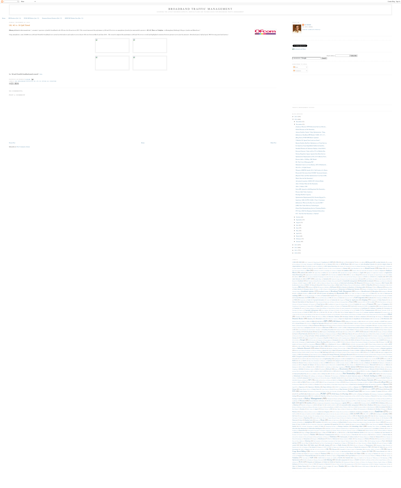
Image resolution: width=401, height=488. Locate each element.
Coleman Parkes (344, 304)
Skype (322, 420)
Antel (329, 272)
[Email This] (10, 83)
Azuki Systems (382, 279)
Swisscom (302, 430)
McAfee (333, 363)
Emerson (340, 325)
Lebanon (377, 356)
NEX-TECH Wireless (297, 380)
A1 (359, 262)
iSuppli (333, 352)
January (298, 241)
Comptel (317, 306)
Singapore (355, 418)
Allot (308, 270)
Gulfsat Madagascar (366, 340)
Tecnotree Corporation (303, 434)
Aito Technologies (337, 268)
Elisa (311, 325)
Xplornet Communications (380, 464)
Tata (324, 432)
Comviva (352, 306)
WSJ (315, 464)
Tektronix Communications (327, 434)
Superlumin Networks (355, 428)
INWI (330, 350)
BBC (310, 283)
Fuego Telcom (344, 336)
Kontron (329, 356)
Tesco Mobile (300, 441)
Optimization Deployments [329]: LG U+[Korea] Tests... (311, 156)
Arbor (344, 275)
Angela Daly (317, 272)
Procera (302, 401)
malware (329, 361)
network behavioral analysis (354, 376)
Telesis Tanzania (386, 437)
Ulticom (334, 449)
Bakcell (325, 281)
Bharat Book (327, 285)
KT (344, 356)
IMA (322, 346)
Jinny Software (314, 354)
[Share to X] (14, 83)
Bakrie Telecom (332, 281)
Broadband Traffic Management (200, 9)
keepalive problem (302, 356)
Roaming (302, 409)
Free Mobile (376, 334)
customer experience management (372, 312)
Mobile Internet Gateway (367, 367)
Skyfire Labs (308, 420)
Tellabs (350, 439)
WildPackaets (317, 462)
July (297, 225)
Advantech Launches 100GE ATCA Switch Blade (310, 181)
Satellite (319, 414)
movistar (389, 369)
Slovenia (352, 420)
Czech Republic (336, 314)
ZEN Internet (366, 466)
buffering (331, 293)
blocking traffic (361, 287)
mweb (353, 371)
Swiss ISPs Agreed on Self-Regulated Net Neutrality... (311, 189)
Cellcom (370, 298)
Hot (377, 342)
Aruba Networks (329, 276)
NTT (317, 382)
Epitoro (319, 327)
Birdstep (310, 287)
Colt (351, 304)
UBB (302, 449)
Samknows (352, 411)
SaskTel (308, 414)
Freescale (296, 336)
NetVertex (342, 376)
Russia (306, 411)
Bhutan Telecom (348, 285)
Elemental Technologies (302, 325)
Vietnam (388, 453)
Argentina (371, 274)
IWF (373, 352)
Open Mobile (327, 384)
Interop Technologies (306, 350)
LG (300, 358)
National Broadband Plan (300, 373)
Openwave (302, 387)
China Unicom (319, 302)
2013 (296, 245)
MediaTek (388, 363)
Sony (299, 424)
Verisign (311, 453)
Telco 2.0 (340, 434)
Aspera (359, 276)
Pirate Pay (330, 396)
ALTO (321, 270)
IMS (326, 346)
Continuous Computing (375, 308)
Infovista (324, 348)
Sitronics (378, 418)
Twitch (375, 447)
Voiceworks (305, 458)
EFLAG (356, 323)
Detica (324, 316)
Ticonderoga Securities (375, 441)
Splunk (353, 424)
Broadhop (375, 291)
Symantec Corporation (326, 430)
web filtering (328, 460)
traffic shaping (325, 445)
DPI (325, 321)
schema (346, 414)
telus (373, 439)
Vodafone (53, 81)
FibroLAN (372, 332)
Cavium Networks (299, 298)
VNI (383, 455)
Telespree (314, 439)
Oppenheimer (344, 387)
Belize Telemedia (376, 283)
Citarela (359, 302)
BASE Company (303, 283)
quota (344, 403)
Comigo (378, 304)
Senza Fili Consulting (314, 416)
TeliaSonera (321, 439)
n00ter (368, 371)
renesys (321, 407)
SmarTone (300, 422)
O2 (40, 81)
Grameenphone (327, 340)
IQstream (294, 352)
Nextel (304, 380)
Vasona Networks (380, 451)
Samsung (359, 411)
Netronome (327, 376)
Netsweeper (335, 376)
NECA (333, 373)
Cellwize (385, 297)
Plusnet (373, 396)
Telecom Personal (308, 437)
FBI (350, 332)
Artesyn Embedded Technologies (316, 276)
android (303, 273)
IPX (389, 350)
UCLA (322, 449)
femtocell (366, 332)
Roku (343, 409)
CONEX (366, 306)
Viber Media (349, 453)
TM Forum (350, 443)
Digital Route (348, 318)
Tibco (366, 441)
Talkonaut (390, 430)
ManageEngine (349, 360)
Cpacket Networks (382, 310)
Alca (362, 268)
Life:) (321, 358)
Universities (359, 449)
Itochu (353, 352)
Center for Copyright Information (315, 300)
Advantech (347, 266)
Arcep (357, 275)
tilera (311, 443)
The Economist (316, 441)
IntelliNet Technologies (359, 348)
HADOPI (381, 340)
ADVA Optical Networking (330, 266)
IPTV (379, 350)
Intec (345, 348)
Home (3, 18)
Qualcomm (321, 403)
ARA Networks (332, 274)
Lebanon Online (383, 356)
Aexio (353, 266)
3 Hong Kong (316, 262)
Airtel (320, 268)
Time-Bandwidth (328, 443)
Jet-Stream (305, 354)
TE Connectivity (369, 432)
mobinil (322, 369)
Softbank (334, 422)
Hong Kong (372, 342)
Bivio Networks (343, 287)
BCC (315, 283)
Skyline (317, 420)
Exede (357, 329)
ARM (295, 276)
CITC (364, 302)
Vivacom (367, 455)
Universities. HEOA (369, 449)
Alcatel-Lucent (369, 268)
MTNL (330, 371)
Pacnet (323, 391)
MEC (352, 363)
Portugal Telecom (343, 398)
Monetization (343, 369)
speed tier (335, 424)
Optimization (367, 386)
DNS (313, 321)
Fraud (356, 334)
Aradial (339, 274)
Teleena (326, 437)
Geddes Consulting (378, 336)
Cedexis (335, 297)
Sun (333, 428)
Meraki (318, 365)
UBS (313, 449)
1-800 (294, 262)
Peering (360, 394)
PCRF (323, 393)
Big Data (370, 285)
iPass (352, 350)
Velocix (300, 453)
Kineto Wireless (321, 356)
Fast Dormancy (332, 332)
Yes (310, 466)
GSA (347, 340)
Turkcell (356, 447)
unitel (353, 449)
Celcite (340, 297)
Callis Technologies (310, 295)
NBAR (314, 373)
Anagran (382, 270)
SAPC (293, 414)
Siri (373, 418)
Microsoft (373, 365)
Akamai (345, 268)
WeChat (369, 460)
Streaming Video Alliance (373, 426)
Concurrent (359, 306)
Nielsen (329, 380)
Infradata (330, 348)
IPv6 (384, 350)
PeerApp (345, 394)
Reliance (294, 407)
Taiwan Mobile (382, 430)
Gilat (331, 338)
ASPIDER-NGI (372, 276)
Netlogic (306, 376)
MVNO (348, 371)
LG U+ (304, 358)
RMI (389, 407)
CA (368, 293)
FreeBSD (383, 334)
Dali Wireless (353, 314)
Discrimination (366, 318)
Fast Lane (340, 332)
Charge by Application (351, 300)
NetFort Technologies (387, 373)
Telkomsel (335, 439)
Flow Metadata (320, 334)
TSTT (325, 447)
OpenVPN (294, 387)
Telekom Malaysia (364, 437)
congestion (372, 306)
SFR (354, 416)
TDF (339, 432)
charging (364, 300)
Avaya (342, 279)
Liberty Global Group (313, 358)
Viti (358, 455)
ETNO (386, 327)
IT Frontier (339, 352)
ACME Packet (345, 264)
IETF (390, 344)
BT (315, 293)
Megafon (305, 365)
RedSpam (378, 405)
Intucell (324, 350)
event (300, 329)
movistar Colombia (305, 371)
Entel (295, 327)
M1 (389, 358)
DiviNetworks (385, 319)
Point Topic (379, 396)
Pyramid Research (386, 401)
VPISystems (375, 458)
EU (295, 330)
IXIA (377, 352)
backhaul (300, 281)
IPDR (357, 350)
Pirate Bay (323, 396)
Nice (324, 380)
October (298, 217)
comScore (332, 306)
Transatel (361, 445)
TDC (335, 432)
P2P (293, 391)
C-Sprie (363, 293)
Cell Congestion (359, 297)
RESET (337, 407)
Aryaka (337, 276)
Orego (336, 389)
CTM (341, 312)
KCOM (389, 354)
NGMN (317, 380)
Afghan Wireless (370, 266)
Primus (379, 398)
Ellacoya (324, 325)
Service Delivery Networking (328, 416)
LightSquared (337, 358)
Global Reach (373, 338)
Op (322, 384)
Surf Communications (366, 428)
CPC (389, 310)
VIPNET (328, 455)
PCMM (309, 394)
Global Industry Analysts (362, 338)
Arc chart (351, 274)
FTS (338, 336)
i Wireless (338, 344)
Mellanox (312, 365)
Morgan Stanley (364, 369)
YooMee (320, 466)
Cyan (302, 314)
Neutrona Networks (352, 378)
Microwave (381, 365)
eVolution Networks (340, 329)
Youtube (341, 466)
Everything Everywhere (328, 329)
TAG (376, 430)
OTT (373, 389)
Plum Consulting (365, 396)
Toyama (385, 443)
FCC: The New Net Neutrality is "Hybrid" (307, 213)
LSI (374, 358)
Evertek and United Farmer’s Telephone (311, 329)
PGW (312, 396)
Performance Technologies (377, 394)
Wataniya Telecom (318, 460)
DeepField (298, 316)
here (41, 74)
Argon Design (379, 274)
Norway (385, 380)
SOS (309, 424)
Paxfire (385, 391)
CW (298, 314)
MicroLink (365, 365)
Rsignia (384, 409)
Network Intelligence (371, 376)
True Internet (312, 447)
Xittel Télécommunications (347, 464)
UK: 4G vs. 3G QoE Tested (19, 25)
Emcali (335, 325)
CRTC (311, 312)
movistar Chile (295, 371)
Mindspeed (294, 367)
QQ (316, 403)
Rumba (301, 411)
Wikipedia (309, 462)
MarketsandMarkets (365, 360)
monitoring (355, 369)
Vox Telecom (367, 458)
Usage (388, 449)
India (354, 346)
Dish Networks (376, 318)
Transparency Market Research (383, 445)
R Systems (363, 403)
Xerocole (327, 464)
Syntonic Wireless (337, 430)
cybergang (323, 314)
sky (301, 420)
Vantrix (364, 451)
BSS (310, 293)
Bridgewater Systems (353, 289)
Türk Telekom (349, 447)
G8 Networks (352, 336)
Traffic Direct (303, 445)
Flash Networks (303, 334)
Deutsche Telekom (334, 316)
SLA (341, 420)
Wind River (338, 462)
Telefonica (333, 437)
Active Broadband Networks (368, 264)
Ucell (317, 449)
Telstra (367, 439)
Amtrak (376, 270)
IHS (304, 346)
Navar (309, 373)
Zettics (379, 466)
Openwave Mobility (314, 387)
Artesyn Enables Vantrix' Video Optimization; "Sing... (311, 132)
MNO (317, 367)
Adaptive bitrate (386, 264)
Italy (349, 352)
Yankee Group (302, 466)
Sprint (363, 424)
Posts (296, 67)
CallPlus (318, 295)
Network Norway (315, 378)
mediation (294, 365)
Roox (355, 409)
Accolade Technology (307, 264)
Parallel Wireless (342, 391)
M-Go (385, 358)
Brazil (325, 289)
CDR (330, 297)
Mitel (304, 367)
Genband (386, 336)
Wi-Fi (301, 462)
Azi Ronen (307, 24)
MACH (304, 360)
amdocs (346, 270)
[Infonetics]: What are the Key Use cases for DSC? (309, 203)
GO (293, 340)
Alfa (387, 268)
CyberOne (329, 314)
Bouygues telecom (308, 289)
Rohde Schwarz (324, 409)
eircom (366, 323)
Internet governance (375, 348)
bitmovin (321, 287)
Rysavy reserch (313, 411)
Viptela (334, 455)
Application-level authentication (313, 274)
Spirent (347, 424)
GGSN (300, 338)
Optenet (356, 387)
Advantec (341, 266)
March (298, 236)
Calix (303, 295)
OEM (370, 382)
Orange (294, 389)
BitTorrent (333, 287)
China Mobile (300, 302)
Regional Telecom (386, 405)
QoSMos (309, 403)
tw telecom (363, 447)
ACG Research (317, 264)
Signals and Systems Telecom (319, 418)
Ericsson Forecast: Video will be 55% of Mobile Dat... (311, 151)
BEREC (307, 285)
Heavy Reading (321, 342)
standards (380, 424)
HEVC (339, 342)
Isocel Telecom (315, 352)
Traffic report (314, 445)
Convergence (387, 308)
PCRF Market (336, 394)
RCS (338, 405)
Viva (362, 455)
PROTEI (328, 401)
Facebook (309, 332)
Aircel (309, 268)
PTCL (354, 401)
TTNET (330, 447)
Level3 (295, 358)
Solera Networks (367, 422)
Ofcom (44, 81)
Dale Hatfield (345, 314)
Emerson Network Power (349, 325)
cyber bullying (308, 314)
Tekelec (312, 434)
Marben (357, 360)
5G (346, 262)
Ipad (334, 350)
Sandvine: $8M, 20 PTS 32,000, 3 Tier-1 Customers (310, 200)
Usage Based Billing (299, 451)
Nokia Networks (349, 380)
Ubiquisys (307, 449)
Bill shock (301, 287)
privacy (295, 401)
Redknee (370, 405)
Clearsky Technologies (303, 304)
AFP (377, 266)
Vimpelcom (300, 455)
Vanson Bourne (356, 451)
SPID (342, 424)
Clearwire (312, 304)
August (298, 222)
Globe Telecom (381, 338)
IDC (367, 344)
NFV (310, 380)
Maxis (322, 363)
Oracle (386, 387)
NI (320, 380)
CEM (295, 300)
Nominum (379, 380)
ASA (342, 276)
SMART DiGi (381, 420)
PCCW (296, 394)
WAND (304, 460)
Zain (353, 466)
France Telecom (348, 334)
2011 (296, 250)
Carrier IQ (374, 295)
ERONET (335, 327)
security (385, 414)
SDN (357, 414)
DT (368, 321)
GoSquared (319, 340)
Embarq (330, 325)
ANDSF (310, 272)
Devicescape (372, 316)
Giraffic (336, 338)
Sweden (388, 428)
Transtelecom (295, 447)
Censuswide (302, 300)
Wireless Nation (303, 464)
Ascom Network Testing (350, 276)
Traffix (334, 445)
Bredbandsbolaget (333, 289)
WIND (331, 462)
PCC (390, 391)
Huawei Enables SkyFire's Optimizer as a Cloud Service (311, 143)
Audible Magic (318, 279)
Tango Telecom (310, 432)
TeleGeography (344, 437)
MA (300, 360)
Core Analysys (325, 310)
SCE (342, 414)
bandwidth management (350, 281)
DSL (360, 321)
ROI (331, 409)
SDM (351, 414)
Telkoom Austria (343, 439)
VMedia (372, 455)
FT (330, 336)
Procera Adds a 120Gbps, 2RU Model (306, 159)
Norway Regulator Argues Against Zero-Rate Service (310, 154)
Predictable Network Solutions (356, 398)
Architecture (364, 274)
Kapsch (379, 354)
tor (356, 443)
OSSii (368, 389)
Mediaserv (382, 363)
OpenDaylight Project (363, 384)
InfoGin (294, 348)
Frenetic (302, 336)
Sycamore (317, 430)
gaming (359, 336)
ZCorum (359, 466)
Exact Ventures (350, 329)
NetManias (312, 376)
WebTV (363, 460)
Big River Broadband (380, 285)
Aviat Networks (353, 279)
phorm (317, 396)
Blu (375, 287)
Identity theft (380, 344)
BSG (295, 293)
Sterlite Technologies (308, 426)
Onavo (301, 384)
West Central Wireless (381, 460)
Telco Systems (347, 434)
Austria (333, 279)
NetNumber (320, 376)
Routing (378, 409)
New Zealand (376, 378)
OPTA (350, 387)
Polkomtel (329, 398)
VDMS (388, 451)
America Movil (356, 270)
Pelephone (366, 394)
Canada (332, 295)
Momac (336, 369)
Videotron (375, 453)
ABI (362, 262)
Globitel (389, 338)
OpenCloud (353, 384)
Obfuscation (353, 382)
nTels (313, 382)
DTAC (371, 321)
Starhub (294, 426)
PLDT (358, 396)
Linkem (359, 358)
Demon (319, 316)
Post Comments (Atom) (23, 147)
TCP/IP (329, 432)
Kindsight (313, 356)
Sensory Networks (303, 416)
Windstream (346, 462)
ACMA (337, 264)
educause (341, 323)
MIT (300, 367)
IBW (349, 344)
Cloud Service (321, 304)
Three (356, 441)
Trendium (305, 447)
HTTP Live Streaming (309, 344)
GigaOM (326, 338)
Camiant (324, 295)
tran (356, 445)
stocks (316, 426)
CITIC (368, 302)
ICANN (353, 344)
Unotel (377, 449)
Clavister (294, 304)
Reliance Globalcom (302, 407)
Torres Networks (362, 443)
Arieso (390, 274)
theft (352, 441)
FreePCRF (389, 334)
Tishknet (344, 443)
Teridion (389, 439)
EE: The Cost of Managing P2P (304, 162)
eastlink (389, 321)
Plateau (336, 396)
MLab (308, 367)
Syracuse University (347, 430)
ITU (362, 352)
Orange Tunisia (325, 389)
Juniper (325, 354)
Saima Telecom (340, 411)
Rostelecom (371, 409)
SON (382, 422)
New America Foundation (365, 378)
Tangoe (319, 432)
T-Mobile (360, 430)
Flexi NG (313, 334)
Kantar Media (373, 354)
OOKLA (311, 384)
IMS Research (334, 346)
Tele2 (369, 434)
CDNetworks (324, 297)
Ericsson (325, 327)
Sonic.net (388, 422)
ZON (318, 468)
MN (313, 367)
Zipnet (309, 468)
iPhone (363, 350)
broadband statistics (25, 81)
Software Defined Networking (355, 422)
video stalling (368, 453)
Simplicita (349, 418)
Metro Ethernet (350, 365)
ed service (308, 323)
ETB (345, 327)
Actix (378, 264)
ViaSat (342, 453)
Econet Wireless (300, 323)
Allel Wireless (301, 270)
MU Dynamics (341, 371)
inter (368, 348)
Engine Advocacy (388, 325)
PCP (314, 394)
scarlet (337, 414)
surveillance (376, 428)
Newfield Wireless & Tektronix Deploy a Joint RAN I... (311, 148)
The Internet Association (327, 441)
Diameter (386, 316)
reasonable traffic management (350, 405)
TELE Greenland (362, 434)
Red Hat (364, 405)
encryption (369, 325)
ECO (293, 323)
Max (306, 363)
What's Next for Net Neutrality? (304, 178)
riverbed (382, 407)
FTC (334, 336)
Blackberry (351, 287)
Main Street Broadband (313, 360)
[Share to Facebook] (16, 83)
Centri (327, 300)
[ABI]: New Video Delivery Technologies (307, 205)
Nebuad (324, 373)
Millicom (388, 365)
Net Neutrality (349, 373)
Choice (332, 302)
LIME (343, 358)
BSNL (305, 293)
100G (300, 262)
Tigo (307, 443)
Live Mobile (365, 358)
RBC (326, 405)
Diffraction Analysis (332, 318)
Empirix (358, 325)
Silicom (343, 418)
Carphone (358, 295)
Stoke (321, 426)
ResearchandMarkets (329, 407)
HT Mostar (299, 344)
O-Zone (337, 382)
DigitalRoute (357, 318)
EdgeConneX (330, 323)
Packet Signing (303, 391)
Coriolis (337, 310)
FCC (357, 332)
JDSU (299, 354)
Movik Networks (380, 369)
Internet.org (297, 350)
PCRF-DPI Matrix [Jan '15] (31, 18)
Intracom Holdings (317, 350)
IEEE (386, 344)
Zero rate (373, 466)
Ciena (337, 302)
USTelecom (313, 451)
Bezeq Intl (319, 285)
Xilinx (333, 464)
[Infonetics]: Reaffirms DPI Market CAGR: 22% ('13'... (311, 135)
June (297, 228)
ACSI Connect (355, 264)
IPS (376, 350)
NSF (299, 382)
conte (303, 308)
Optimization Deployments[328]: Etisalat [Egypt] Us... (311, 197)
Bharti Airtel (339, 285)
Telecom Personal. (318, 437)
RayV (321, 405)
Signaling (307, 418)
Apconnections (343, 272)
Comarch (363, 304)
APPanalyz (355, 272)
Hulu (326, 344)
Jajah (382, 352)
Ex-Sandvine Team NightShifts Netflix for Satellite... (310, 146)
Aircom (315, 268)
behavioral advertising (347, 283)
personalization (303, 396)
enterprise (307, 327)
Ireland (299, 352)
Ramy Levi (309, 405)
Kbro (384, 354)
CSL (326, 312)
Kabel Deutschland (359, 354)
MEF (300, 365)
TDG (344, 432)
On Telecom (295, 384)
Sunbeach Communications (342, 428)
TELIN (329, 439)
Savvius (332, 414)
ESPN (340, 327)
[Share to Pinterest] (18, 83)
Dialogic (380, 316)
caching (294, 295)
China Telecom (309, 302)
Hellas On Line (332, 342)
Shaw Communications (381, 416)
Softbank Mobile (342, 422)
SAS (298, 414)
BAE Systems (309, 281)
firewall (390, 332)
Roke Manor (337, 409)
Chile (389, 300)
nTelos (309, 382)
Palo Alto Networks (331, 391)
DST (364, 321)
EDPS (335, 323)
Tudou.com (336, 447)
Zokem (313, 468)
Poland (385, 396)
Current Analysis (348, 312)
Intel (349, 348)
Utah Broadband (321, 451)
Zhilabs (294, 468)
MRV (312, 371)
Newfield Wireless (385, 378)
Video (359, 453)
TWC (369, 447)
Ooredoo (317, 384)
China (293, 302)
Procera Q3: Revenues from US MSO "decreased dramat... (312, 173)
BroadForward (366, 291)
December (299, 121)
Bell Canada (385, 283)
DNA (308, 321)
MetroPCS (358, 365)
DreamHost (354, 321)
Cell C (351, 297)
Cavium (390, 295)
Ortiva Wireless (354, 389)
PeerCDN (354, 394)
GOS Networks (312, 340)
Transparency (369, 445)
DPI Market (337, 321)
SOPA (303, 424)
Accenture (389, 262)
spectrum (327, 424)
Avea (347, 279)
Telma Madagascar (359, 439)
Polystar (335, 398)
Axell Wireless (369, 279)
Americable (364, 270)
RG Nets (351, 407)
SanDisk (366, 411)
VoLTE (340, 458)
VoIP (311, 458)
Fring (306, 336)
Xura (389, 464)
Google (302, 340)
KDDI (293, 356)
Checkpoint (373, 300)
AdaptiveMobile (296, 266)
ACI (324, 264)
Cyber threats (316, 314)
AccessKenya (297, 264)
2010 (296, 253)
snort (330, 422)
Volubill (347, 458)
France (340, 334)
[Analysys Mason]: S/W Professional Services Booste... (311, 127)
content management (346, 308)
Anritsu (324, 272)
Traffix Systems (342, 445)
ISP (321, 352)
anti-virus (335, 272)
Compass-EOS (310, 306)
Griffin (342, 340)
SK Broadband (385, 418)
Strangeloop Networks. (331, 426)
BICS (363, 285)
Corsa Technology (345, 310)
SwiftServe (294, 430)
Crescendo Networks (297, 312)
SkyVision (336, 420)
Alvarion (333, 270)
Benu (302, 285)
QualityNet (327, 403)
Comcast (370, 304)
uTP (333, 451)
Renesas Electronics (313, 407)
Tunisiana (342, 447)
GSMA (352, 340)
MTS (335, 371)
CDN (309, 297)
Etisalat (377, 327)
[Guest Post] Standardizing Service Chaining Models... (311, 208)
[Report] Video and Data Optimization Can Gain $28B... (311, 175)
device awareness (361, 316)
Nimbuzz (340, 380)
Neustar (344, 378)
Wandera (310, 460)
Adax (303, 266)
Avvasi (361, 279)
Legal (390, 356)
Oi (389, 382)
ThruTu (361, 441)
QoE (293, 403)
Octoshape (360, 382)
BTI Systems (323, 293)
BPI (321, 289)
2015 (296, 116)
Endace (376, 325)
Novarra (390, 380)
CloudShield (330, 304)
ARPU (300, 277)
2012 (296, 247)
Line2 (354, 358)
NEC (329, 373)
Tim (316, 443)
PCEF (302, 394)
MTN (325, 371)
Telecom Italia (386, 434)
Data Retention (382, 314)
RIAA (365, 407)
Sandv (371, 411)
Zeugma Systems (386, 466)
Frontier (312, 336)
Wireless (357, 462)
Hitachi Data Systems (357, 342)
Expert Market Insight (386, 329)
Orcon (331, 389)
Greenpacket (336, 340)
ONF (306, 384)
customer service (386, 312)
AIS (330, 268)
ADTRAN (320, 266)
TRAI (351, 445)
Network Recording (325, 378)
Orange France (315, 389)
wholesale (294, 462)
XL (356, 464)
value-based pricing (346, 451)
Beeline (337, 283)
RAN (315, 405)
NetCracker (363, 373)
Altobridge (327, 270)
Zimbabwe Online (302, 468)
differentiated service (320, 318)
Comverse (345, 306)
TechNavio (377, 432)
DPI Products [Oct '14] (14, 18)
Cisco (351, 302)
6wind (350, 262)
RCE (330, 405)
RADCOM (375, 403)
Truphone (320, 447)
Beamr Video (330, 283)
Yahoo (293, 466)
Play (354, 396)
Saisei (346, 411)
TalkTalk (296, 432)
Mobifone (328, 367)
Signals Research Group (333, 418)
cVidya (294, 314)
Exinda (371, 329)
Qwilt (356, 403)
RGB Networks (358, 407)
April (297, 233)
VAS (370, 451)
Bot (391, 287)
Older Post (273, 143)
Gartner (365, 336)
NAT (391, 371)
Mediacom (367, 363)
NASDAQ (385, 371)
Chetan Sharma (382, 300)
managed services (339, 360)
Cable (372, 293)
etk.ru (382, 327)
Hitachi (348, 342)
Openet (385, 384)
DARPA (360, 314)
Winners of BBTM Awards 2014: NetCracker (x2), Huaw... (312, 170)
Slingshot (347, 420)
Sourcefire (314, 424)
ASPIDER (365, 276)
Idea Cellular (373, 344)
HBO (293, 342)
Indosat (367, 346)
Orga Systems (343, 389)
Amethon (370, 270)
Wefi (373, 460)
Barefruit (390, 281)
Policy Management (313, 398)
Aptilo (324, 275)
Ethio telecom (369, 327)
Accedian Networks (380, 262)
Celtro (390, 297)
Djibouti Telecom (296, 321)
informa (317, 348)
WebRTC (357, 460)
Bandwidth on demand (366, 281)
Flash (295, 334)
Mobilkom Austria (309, 369)
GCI (371, 336)
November (299, 124)
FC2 (353, 332)
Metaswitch (332, 365)
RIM (377, 407)
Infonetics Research (304, 348)
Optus (380, 387)
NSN (303, 382)
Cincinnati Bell (344, 302)
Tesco (293, 441)
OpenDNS (373, 384)
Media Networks (359, 363)
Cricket (305, 312)
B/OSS (388, 279)
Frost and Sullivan (321, 336)
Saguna (327, 412)
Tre (300, 447)
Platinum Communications (346, 396)
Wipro (352, 462)
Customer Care (358, 312)
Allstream (316, 270)
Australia (326, 279)
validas (337, 451)
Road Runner (295, 409)
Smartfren (294, 422)
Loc (371, 358)
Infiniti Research (386, 346)
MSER (316, 371)
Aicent (304, 268)
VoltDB (334, 458)
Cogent (337, 304)
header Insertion (311, 342)
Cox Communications (368, 310)
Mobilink (301, 369)
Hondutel (366, 342)
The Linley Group (339, 441)
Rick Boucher (371, 407)
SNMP (325, 422)
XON (371, 464)
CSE (317, 312)
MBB (327, 363)
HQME (294, 344)
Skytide (330, 420)
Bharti (333, 285)
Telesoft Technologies (297, 439)
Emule (363, 325)
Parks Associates (366, 391)
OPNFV (337, 387)
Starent (387, 424)
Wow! (310, 464)
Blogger (370, 287)
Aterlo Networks (296, 279)
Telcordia (354, 434)
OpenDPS (379, 384)
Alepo (380, 268)
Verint (305, 453)
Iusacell (368, 352)
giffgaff (306, 338)
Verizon (323, 453)
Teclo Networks (386, 432)
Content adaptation (310, 308)
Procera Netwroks (313, 401)
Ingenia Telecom (338, 348)
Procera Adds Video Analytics (304, 192)
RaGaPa (303, 405)
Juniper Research (347, 354)
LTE (37, 81)
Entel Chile (300, 327)
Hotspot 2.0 (383, 342)
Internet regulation (386, 348)
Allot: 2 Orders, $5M (301, 186)
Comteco (338, 306)
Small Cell (359, 420)
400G (342, 262)
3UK (16, 81)
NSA (295, 382)
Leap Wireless (369, 356)
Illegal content (314, 346)
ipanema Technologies (343, 350)
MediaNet (375, 363)
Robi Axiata (310, 409)
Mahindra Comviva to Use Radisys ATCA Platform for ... (311, 165)
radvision (390, 403)
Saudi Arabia (326, 414)
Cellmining (378, 297)
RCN (334, 405)
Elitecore (316, 325)
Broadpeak (383, 291)
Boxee (317, 289)
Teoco (384, 439)
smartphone (308, 422)
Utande (328, 451)
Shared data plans (363, 416)
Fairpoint (324, 332)
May (297, 231)
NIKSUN (334, 380)
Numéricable (331, 382)
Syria (354, 430)
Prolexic (322, 401)
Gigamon (320, 338)
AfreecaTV (382, 266)
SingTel (362, 418)
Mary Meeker (381, 360)
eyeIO (293, 332)
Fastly (346, 332)
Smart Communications (370, 420)
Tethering (307, 441)
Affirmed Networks (361, 266)
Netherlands (297, 376)
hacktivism (375, 340)
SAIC (333, 411)
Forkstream (328, 334)
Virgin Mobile (351, 455)
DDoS (390, 314)
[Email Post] (32, 79)
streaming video (357, 426)
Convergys (294, 310)
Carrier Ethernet (366, 295)
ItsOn (358, 352)
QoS (301, 403)
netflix (371, 374)
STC (300, 426)
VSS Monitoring (383, 458)
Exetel (362, 329)
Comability (356, 304)
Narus (380, 371)
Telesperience (307, 439)
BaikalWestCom (318, 281)
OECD (366, 382)
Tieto (302, 443)
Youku (335, 466)
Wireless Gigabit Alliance (380, 462)
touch (380, 443)
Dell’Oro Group (311, 316)
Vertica (332, 453)
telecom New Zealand (297, 437)
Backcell (294, 281)
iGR (296, 346)
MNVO (322, 367)
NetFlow (378, 373)
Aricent (385, 274)
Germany (294, 338)
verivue (317, 453)
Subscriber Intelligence (315, 428)
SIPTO (368, 418)
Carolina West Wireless (349, 295)
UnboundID (342, 449)
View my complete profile (311, 29)
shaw (372, 416)
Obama (347, 382)
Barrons (295, 283)
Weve (389, 460)
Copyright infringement (311, 310)
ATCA (387, 277)
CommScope (295, 306)
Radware (296, 405)
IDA (363, 344)
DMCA (303, 321)
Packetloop (318, 391)
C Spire (352, 293)
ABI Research (369, 262)
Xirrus (338, 464)
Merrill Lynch (325, 365)
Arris (306, 276)
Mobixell (328, 369)
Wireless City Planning (366, 462)
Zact (349, 466)
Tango (303, 432)
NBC (319, 373)
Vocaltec (389, 455)
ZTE (322, 468)
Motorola (372, 369)
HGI (344, 342)
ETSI (391, 327)
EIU (370, 323)
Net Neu (339, 373)
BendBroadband (295, 285)
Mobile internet (350, 367)
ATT (308, 279)
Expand (377, 329)
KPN (339, 356)
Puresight (378, 401)
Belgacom (360, 283)
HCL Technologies (301, 342)
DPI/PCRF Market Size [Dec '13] (74, 18)
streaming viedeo (385, 426)
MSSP (321, 371)
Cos (352, 310)
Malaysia (323, 360)
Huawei (318, 344)
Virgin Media (341, 455)
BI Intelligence (357, 285)
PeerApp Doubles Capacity (303, 194)
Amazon (339, 270)
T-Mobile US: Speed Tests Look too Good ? (308, 140)
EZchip (298, 332)
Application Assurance (378, 272)
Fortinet (334, 334)
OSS (363, 389)
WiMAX (325, 462)
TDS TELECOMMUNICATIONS (355, 432)
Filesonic (379, 332)
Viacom (337, 453)
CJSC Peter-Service (382, 302)
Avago (338, 279)
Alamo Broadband (355, 268)
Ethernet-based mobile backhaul (356, 327)
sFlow (349, 416)
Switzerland (310, 430)
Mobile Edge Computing (338, 367)
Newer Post (12, 143)
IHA (300, 346)
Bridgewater (342, 289)
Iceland (358, 344)
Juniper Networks (334, 354)
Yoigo (314, 466)
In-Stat (349, 346)
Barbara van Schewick (381, 281)
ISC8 (304, 352)
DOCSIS (319, 321)
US (382, 449)
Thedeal (347, 441)
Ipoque (370, 350)
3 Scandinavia (324, 262)
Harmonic (388, 340)
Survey (383, 428)
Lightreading (327, 359)
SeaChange (378, 414)
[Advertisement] (298, 89)
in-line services (342, 346)
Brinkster (365, 289)
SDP (371, 414)
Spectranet (320, 424)
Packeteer (311, 391)
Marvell (374, 360)
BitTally (327, 287)
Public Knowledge (362, 401)
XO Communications (364, 464)
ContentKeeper (355, 308)
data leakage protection (372, 314)
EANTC (383, 321)
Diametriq (310, 318)
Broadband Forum (373, 289)
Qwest (351, 403)
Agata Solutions (297, 268)
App (350, 272)
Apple (362, 273)
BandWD (340, 281)
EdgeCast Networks (318, 323)
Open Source (345, 384)
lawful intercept (360, 356)
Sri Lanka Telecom (372, 424)
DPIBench (347, 321)
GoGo (297, 340)
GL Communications (344, 338)
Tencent (379, 439)
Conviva (301, 310)
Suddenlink (327, 428)
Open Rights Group (336, 384)
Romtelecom (349, 409)
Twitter (381, 447)
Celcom (346, 297)
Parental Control (353, 391)
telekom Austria (354, 437)
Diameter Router (297, 318)
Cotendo (357, 310)
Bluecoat (380, 287)
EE (35, 81)
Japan (386, 352)
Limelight (348, 358)
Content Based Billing (321, 308)
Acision (330, 264)
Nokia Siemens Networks (365, 380)
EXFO (366, 329)
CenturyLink (334, 300)
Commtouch (302, 306)
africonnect (389, 266)
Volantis (328, 458)
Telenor (378, 437)
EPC (314, 327)
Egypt (361, 323)
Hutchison (331, 344)
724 (355, 262)
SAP (389, 411)
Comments (298, 71)
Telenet (371, 437)
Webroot (351, 460)
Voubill (360, 458)
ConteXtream (364, 308)
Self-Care (294, 416)
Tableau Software (369, 430)
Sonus (293, 424)
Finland (385, 332)
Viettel (293, 455)
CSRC (331, 312)
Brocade (390, 291)
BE (319, 283)
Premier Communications (370, 398)
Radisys (383, 403)
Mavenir (301, 363)
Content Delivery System (333, 308)
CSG (321, 312)
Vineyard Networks (310, 455)
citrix (373, 302)
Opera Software (327, 387)
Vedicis (294, 453)
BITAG (315, 287)
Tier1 (383, 441)
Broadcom (357, 291)
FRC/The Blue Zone (363, 334)
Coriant (332, 310)
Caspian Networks (382, 295)
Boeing (387, 287)
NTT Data (324, 382)
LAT (353, 356)
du (375, 321)
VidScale (382, 453)
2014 (296, 119)
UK (48, 81)
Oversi (381, 389)
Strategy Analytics (343, 426)
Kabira (366, 354)
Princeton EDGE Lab (387, 398)
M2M (294, 361)
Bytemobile (340, 293)
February (298, 239)
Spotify (358, 424)
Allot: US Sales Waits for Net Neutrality (307, 184)
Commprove (385, 304)
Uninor (348, 449)
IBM (344, 344)
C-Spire (358, 293)
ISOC (308, 352)
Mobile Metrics (381, 367)
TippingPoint (337, 443)
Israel (327, 352)
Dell (304, 316)
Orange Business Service (304, 389)
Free (371, 334)
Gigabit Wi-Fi (313, 338)
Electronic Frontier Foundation (379, 323)
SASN (313, 414)
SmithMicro (319, 422)
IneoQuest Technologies (376, 346)
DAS (364, 314)
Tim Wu (321, 443)
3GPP (331, 262)
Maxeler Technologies (314, 363)
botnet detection (298, 289)
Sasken (303, 414)
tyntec (386, 447)
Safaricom (320, 411)
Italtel (344, 352)
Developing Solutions (348, 316)
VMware (378, 455)
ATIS (304, 279)
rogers (316, 409)
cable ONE (379, 293)
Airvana (325, 268)
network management (303, 378)
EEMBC (351, 323)
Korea (334, 356)
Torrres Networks (372, 443)
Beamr (323, 283)
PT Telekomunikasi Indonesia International (341, 401)
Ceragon (341, 300)
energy (380, 325)
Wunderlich (321, 464)
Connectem (296, 308)
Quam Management (336, 403)
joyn (320, 354)
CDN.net (317, 297)
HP (388, 342)
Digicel (341, 318)
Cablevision (387, 293)
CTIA (335, 312)
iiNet (308, 346)
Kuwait (349, 356)
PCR (318, 394)
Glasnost (353, 338)
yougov (329, 466)
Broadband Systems (323, 291)
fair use (317, 332)
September (299, 220)
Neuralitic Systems (336, 378)
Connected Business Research (385, 306)
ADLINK (309, 266)
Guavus (358, 340)
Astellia (380, 277)
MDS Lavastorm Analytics (343, 363)
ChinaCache (326, 302)
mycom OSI (360, 371)
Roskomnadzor (362, 409)
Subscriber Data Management (299, 428)
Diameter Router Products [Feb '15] (52, 18)
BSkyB (300, 293)
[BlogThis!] (12, 83)
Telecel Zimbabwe (377, 434)
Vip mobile (321, 455)
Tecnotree (294, 434)
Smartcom (388, 420)
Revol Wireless (344, 407)
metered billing (341, 365)
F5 (303, 332)
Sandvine (379, 411)
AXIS (375, 279)
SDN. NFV (366, 414)
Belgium (368, 283)
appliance (369, 272)
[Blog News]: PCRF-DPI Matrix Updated (307, 137)
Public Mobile (371, 401)
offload (383, 382)
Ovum (387, 389)
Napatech (374, 371)
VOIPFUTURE (321, 458)
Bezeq (313, 285)
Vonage (355, 458)
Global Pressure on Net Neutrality (305, 129)
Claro (389, 302)
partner (373, 391)
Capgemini (339, 295)
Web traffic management (341, 460)
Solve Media (376, 422)
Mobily (317, 369)
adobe (314, 266)
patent (379, 391)
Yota (325, 466)
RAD (368, 403)
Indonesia (360, 346)
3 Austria (309, 262)
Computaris (325, 306)
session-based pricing (341, 416)
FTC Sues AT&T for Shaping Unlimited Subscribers (310, 211)
